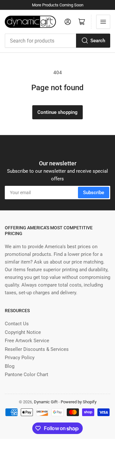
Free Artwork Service (27, 340)
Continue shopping (57, 112)
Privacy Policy (19, 357)
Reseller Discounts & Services (37, 349)
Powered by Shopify (78, 401)
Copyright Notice (23, 332)
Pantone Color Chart (26, 374)
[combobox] (57, 41)
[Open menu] (103, 22)
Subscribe (93, 192)
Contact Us (17, 324)
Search (97, 40)
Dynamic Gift (45, 401)
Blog (9, 366)
